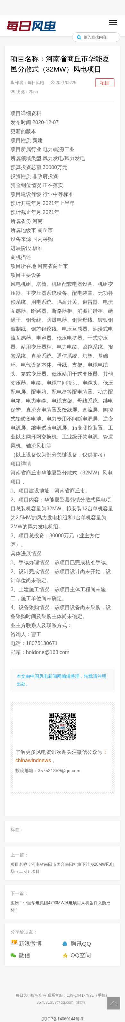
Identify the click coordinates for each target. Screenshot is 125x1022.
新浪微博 (30, 944)
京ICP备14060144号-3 (62, 1019)
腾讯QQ (81, 944)
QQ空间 (81, 955)
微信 (24, 955)
